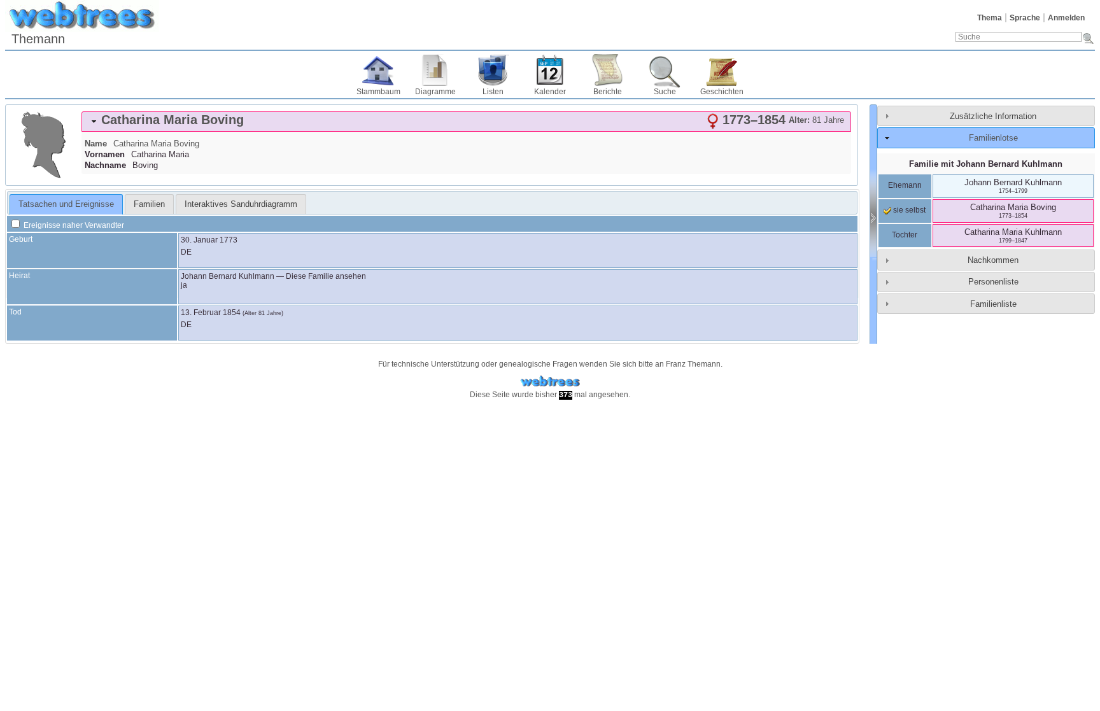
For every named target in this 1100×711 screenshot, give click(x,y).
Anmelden (1066, 17)
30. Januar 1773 (209, 240)
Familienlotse (993, 138)
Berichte (607, 91)
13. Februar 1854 (211, 312)
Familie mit (985, 164)
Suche (665, 91)
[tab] (466, 121)
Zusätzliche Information (993, 116)
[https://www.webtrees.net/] (550, 381)
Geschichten (722, 91)
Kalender (550, 91)
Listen (493, 91)
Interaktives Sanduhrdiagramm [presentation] (241, 204)
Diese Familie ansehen (326, 276)
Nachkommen (993, 260)
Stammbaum (378, 91)
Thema (989, 17)
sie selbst (908, 210)
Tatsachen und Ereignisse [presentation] (66, 204)
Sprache (1025, 17)
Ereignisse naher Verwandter (73, 225)
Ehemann (905, 185)
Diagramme (435, 91)
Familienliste (993, 304)
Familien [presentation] (149, 204)
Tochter (904, 234)
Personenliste (993, 281)
